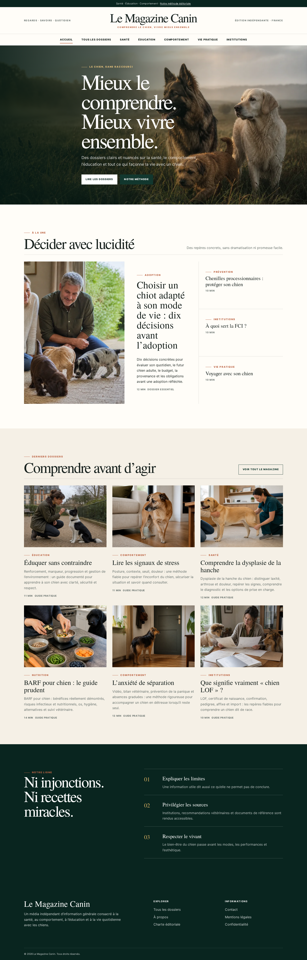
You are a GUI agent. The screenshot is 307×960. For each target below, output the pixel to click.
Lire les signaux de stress (145, 562)
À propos (161, 917)
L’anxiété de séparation (143, 682)
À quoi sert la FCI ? (226, 325)
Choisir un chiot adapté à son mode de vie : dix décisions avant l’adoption (161, 314)
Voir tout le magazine (261, 469)
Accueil (66, 39)
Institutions (237, 39)
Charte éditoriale (167, 924)
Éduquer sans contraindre (58, 562)
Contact (231, 909)
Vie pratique (208, 39)
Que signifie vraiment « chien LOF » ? (239, 686)
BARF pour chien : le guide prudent (61, 686)
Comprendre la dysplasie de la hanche (240, 566)
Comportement (176, 39)
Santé (125, 39)
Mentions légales (238, 917)
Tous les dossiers (96, 39)
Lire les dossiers (99, 179)
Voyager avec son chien (229, 373)
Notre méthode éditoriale (175, 3)
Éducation (146, 39)
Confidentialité (236, 924)
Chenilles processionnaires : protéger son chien (234, 281)
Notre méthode (136, 179)
